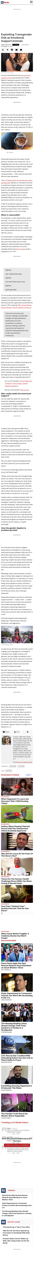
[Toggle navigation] (31, 2)
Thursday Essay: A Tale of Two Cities (16, 1227)
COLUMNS (13, 766)
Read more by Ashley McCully (23, 762)
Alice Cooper (20, 249)
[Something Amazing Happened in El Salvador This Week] (17, 1075)
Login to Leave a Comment (17, 1145)
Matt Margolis (6, 969)
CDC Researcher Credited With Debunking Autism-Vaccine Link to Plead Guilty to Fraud (17, 1058)
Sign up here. (24, 390)
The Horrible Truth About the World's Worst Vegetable (14, 1115)
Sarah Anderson (6, 1000)
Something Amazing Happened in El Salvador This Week (16, 1087)
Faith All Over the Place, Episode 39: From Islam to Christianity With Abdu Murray (16, 1233)
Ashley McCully (6, 45)
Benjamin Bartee (6, 1062)
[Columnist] (7, 740)
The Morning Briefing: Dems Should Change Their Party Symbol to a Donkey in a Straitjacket (14, 1026)
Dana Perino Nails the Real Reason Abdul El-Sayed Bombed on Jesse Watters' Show (16, 965)
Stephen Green (6, 1118)
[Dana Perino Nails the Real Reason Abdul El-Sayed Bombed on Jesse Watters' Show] (17, 952)
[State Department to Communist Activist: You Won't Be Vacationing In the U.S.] (17, 982)
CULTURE (21, 766)
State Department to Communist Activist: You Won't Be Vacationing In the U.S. (17, 995)
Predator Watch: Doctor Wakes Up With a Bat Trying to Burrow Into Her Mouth (16, 1241)
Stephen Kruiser (6, 1032)
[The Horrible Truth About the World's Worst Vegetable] (17, 1102)
